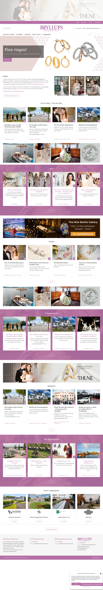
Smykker (68, 139)
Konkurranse (85, 275)
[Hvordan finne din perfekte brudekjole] (39, 179)
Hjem (77, 22)
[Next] (102, 54)
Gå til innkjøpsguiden (51, 529)
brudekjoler (35, 82)
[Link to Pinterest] (9, 28)
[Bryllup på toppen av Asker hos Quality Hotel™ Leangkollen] (88, 396)
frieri (26, 84)
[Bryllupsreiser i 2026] (63, 450)
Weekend (40, 475)
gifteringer (40, 82)
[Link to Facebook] (4, 28)
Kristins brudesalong (14, 190)
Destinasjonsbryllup (9, 475)
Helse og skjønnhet (64, 204)
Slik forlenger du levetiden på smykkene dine (38, 263)
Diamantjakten (20, 88)
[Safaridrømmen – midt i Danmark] (39, 450)
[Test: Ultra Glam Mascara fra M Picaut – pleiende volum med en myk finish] (63, 179)
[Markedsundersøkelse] (63, 252)
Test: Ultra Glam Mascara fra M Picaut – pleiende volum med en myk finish (63, 191)
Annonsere (84, 22)
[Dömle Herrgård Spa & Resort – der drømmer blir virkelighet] (63, 396)
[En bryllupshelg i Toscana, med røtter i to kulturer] (88, 324)
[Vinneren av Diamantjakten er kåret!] (88, 252)
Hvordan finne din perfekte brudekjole (39, 191)
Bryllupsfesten (86, 139)
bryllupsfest (32, 84)
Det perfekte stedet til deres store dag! (39, 335)
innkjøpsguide (9, 87)
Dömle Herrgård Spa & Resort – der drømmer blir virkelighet (64, 409)
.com (72, 543)
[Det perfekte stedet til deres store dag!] (39, 114)
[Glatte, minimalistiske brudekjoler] (88, 179)
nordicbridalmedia (66, 543)
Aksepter (76, 583)
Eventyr (36, 475)
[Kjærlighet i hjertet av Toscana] (14, 450)
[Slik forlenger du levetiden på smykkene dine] (39, 252)
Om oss (90, 22)
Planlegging (7, 139)
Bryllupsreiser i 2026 (64, 461)
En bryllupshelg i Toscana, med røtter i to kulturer (88, 335)
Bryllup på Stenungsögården (88, 125)
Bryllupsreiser (61, 475)
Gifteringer (56, 139)
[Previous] (1, 54)
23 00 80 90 (78, 28)
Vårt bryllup (12, 139)
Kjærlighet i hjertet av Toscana (14, 462)
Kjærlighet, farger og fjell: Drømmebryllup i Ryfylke (13, 126)
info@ (60, 543)
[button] (100, 573)
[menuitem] (77, 22)
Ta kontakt (97, 22)
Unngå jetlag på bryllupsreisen (88, 462)
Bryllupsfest (81, 139)
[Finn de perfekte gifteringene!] (63, 114)
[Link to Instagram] (7, 28)
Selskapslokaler (37, 139)
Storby (93, 475)
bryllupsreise (40, 84)
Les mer (14, 521)
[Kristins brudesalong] (14, 179)
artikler (11, 82)
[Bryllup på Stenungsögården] (88, 114)
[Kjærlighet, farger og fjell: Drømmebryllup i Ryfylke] (14, 114)
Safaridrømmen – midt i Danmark (39, 462)
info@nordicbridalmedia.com (93, 28)
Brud (12, 204)
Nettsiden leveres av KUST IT (23, 557)
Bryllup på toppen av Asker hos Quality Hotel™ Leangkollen (87, 409)
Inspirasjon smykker (62, 139)
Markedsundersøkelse (61, 263)
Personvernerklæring (86, 586)
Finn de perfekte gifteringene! (63, 125)
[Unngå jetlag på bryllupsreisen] (88, 450)
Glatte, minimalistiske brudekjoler (88, 191)
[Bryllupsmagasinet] (51, 28)
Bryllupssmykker (32, 275)
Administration (15, 557)
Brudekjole (15, 204)
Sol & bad (90, 475)
